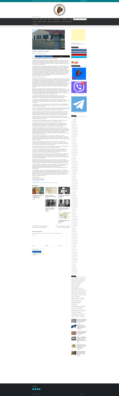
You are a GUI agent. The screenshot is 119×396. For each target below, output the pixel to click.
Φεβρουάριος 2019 (75, 252)
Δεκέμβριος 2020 (74, 219)
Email (46, 245)
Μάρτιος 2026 (74, 125)
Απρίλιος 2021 (74, 213)
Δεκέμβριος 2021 (74, 201)
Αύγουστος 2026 (74, 118)
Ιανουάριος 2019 (74, 253)
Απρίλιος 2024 (74, 159)
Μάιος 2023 (74, 176)
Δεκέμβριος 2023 (74, 165)
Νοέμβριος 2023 (74, 167)
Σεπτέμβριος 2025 (75, 134)
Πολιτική (77, 308)
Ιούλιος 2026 (74, 119)
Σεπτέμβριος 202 (74, 273)
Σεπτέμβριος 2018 (74, 259)
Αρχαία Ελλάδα (77, 278)
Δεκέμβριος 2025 (74, 130)
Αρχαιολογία (83, 278)
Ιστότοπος (60, 245)
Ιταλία (84, 294)
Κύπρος (73, 296)
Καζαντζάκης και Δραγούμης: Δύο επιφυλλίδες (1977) (64, 209)
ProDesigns (85, 394)
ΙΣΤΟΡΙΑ (45, 19)
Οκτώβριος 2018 (74, 258)
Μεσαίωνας (73, 300)
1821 (72, 278)
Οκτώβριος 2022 (74, 186)
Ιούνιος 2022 (74, 192)
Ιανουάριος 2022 (74, 200)
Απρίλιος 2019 (74, 249)
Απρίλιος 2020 (74, 231)
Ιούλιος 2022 (74, 191)
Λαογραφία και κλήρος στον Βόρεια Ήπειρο (63, 221)
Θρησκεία (80, 294)
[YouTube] (84, 1)
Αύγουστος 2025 (74, 136)
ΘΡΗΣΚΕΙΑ (50, 19)
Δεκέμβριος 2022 (74, 183)
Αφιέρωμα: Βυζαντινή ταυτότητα (66, 21)
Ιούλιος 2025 (74, 137)
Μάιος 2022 (74, 194)
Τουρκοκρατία (74, 312)
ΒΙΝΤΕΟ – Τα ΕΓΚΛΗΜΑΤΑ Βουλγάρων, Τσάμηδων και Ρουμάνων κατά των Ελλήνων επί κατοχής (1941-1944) (82, 339)
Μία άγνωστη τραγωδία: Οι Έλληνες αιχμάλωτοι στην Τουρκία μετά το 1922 (82, 320)
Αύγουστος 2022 (74, 189)
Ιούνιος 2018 (74, 264)
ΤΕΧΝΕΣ (34, 21)
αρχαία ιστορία (81, 314)
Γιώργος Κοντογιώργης (75, 288)
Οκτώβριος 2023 (74, 168)
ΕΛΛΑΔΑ (36, 19)
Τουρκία (83, 310)
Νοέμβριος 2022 (74, 185)
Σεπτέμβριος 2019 (75, 241)
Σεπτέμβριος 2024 (75, 152)
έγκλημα (38, 182)
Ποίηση (73, 308)
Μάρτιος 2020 (74, 232)
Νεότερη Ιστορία (74, 304)
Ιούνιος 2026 (74, 121)
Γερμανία (73, 284)
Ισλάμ (40, 182)
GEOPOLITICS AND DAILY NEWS (38, 179)
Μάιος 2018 (74, 265)
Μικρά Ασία (79, 300)
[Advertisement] (78, 35)
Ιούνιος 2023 (74, 174)
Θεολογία (76, 294)
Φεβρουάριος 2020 (75, 234)
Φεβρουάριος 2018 (75, 270)
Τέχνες (80, 310)
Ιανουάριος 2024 (74, 164)
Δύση (76, 290)
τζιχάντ (46, 182)
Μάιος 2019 (74, 247)
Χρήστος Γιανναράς (75, 314)
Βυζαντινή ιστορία (79, 282)
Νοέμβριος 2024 (74, 149)
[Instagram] (82, 1)
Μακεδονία (82, 298)
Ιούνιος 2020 (74, 228)
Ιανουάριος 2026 (74, 128)
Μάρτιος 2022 (74, 197)
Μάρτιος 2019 (74, 250)
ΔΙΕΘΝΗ (41, 19)
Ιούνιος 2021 (74, 210)
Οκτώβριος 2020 (74, 222)
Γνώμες (81, 288)
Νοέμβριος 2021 (74, 203)
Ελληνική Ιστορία (74, 292)
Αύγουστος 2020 (74, 225)
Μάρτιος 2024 (74, 161)
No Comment (45, 53)
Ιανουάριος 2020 (74, 235)
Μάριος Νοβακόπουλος (75, 298)
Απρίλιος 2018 (74, 267)
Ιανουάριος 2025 (74, 146)
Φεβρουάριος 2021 (75, 216)
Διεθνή (73, 290)
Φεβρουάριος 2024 (75, 162)
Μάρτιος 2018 (74, 268)
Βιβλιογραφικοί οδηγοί (56, 21)
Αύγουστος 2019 (74, 243)
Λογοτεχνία (44, 21)
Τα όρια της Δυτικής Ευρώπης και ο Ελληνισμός (50, 196)
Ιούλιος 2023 (74, 173)
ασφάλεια (34, 182)
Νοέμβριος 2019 (74, 238)
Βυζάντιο (73, 282)
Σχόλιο (34, 235)
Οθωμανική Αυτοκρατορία (76, 306)
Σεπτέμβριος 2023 (75, 170)
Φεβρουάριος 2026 (75, 127)
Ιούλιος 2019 (74, 244)
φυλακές (56, 182)
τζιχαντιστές (49, 182)
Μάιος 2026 (74, 122)
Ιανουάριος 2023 (74, 182)
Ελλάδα (84, 290)
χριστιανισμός (82, 316)
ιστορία (73, 316)
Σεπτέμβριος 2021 (74, 206)
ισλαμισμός (43, 182)
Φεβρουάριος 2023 (75, 180)
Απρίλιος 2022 (74, 195)
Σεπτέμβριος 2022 (75, 188)
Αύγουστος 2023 (74, 171)
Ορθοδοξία (83, 306)
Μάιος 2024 (74, 158)
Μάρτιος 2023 (74, 179)
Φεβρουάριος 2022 (75, 198)
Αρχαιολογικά (74, 280)
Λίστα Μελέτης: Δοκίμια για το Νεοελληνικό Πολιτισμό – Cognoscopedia (82, 332)
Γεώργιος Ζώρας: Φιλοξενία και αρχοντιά (63, 196)
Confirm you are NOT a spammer (38, 254)
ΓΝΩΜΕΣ (70, 19)
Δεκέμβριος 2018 (74, 255)
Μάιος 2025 (74, 140)
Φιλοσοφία (39, 21)
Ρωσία (81, 308)
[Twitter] (86, 1)
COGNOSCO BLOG (56, 19)
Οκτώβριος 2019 (74, 240)
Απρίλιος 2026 (74, 124)
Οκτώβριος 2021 (74, 204)
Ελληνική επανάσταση (82, 292)
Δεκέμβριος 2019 (74, 237)
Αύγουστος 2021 (74, 207)
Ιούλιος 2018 (74, 262)
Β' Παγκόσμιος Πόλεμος (81, 280)
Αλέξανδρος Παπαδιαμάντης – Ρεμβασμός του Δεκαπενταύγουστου (38, 196)
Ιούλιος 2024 (74, 155)
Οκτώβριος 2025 (74, 133)
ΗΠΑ (72, 294)
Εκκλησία (80, 290)
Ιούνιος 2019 (74, 246)
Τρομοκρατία (53, 182)
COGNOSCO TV (65, 19)
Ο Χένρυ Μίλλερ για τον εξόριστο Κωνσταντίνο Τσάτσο (50, 209)
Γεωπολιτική (78, 284)
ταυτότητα (77, 316)
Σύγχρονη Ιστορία (74, 310)
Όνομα (33, 245)
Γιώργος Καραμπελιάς (75, 286)
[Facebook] (81, 1)
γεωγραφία (49, 21)
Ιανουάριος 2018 (74, 271)
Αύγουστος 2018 (74, 261)
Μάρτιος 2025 (74, 143)
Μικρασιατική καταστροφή (76, 302)
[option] (50, 0)
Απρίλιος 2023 (74, 177)
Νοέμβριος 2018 (74, 256)
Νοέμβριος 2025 (74, 131)
